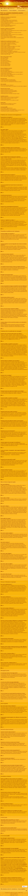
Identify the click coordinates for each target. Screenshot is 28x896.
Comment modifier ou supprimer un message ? (8, 43)
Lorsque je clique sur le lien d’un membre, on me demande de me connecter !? (12, 38)
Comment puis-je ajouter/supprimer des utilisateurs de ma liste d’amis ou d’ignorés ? (14, 86)
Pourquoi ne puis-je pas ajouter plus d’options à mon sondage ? (11, 46)
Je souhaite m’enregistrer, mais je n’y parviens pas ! (9, 20)
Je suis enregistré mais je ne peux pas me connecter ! (9, 21)
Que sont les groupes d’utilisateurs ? (6, 71)
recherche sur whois (18, 861)
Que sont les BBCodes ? (4, 57)
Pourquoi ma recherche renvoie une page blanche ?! (9, 91)
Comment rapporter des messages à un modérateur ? (9, 51)
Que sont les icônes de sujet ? (5, 65)
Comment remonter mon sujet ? (6, 54)
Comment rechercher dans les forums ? (7, 89)
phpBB (2, 281)
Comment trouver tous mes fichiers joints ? (7, 104)
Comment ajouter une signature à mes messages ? (9, 44)
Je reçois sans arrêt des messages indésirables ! (8, 80)
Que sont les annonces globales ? (6, 61)
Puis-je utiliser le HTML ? (4, 58)
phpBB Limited (3, 840)
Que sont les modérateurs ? (5, 70)
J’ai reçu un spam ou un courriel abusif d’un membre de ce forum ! (11, 81)
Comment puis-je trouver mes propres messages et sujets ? (10, 93)
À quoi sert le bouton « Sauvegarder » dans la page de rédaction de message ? (13, 52)
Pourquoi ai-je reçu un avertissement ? (7, 50)
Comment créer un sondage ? (5, 45)
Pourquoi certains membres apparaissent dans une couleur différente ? (12, 74)
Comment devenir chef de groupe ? (6, 73)
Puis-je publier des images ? (5, 60)
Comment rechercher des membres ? (7, 92)
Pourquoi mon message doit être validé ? (7, 53)
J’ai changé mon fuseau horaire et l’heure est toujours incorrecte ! (11, 32)
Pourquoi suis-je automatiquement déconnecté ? (8, 25)
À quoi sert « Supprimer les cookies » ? (7, 26)
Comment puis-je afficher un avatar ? (6, 35)
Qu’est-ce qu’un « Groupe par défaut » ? (7, 75)
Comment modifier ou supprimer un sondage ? (8, 47)
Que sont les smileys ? (4, 59)
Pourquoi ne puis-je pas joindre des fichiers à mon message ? (10, 49)
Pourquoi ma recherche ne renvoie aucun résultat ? (9, 90)
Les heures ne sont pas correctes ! (6, 31)
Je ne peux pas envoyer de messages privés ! (8, 79)
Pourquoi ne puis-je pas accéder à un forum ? (8, 48)
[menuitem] (2, 8)
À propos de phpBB (19, 842)
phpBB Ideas (3, 851)
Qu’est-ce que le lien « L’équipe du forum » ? (8, 76)
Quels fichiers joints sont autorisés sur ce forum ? (8, 103)
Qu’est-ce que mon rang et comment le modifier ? (8, 36)
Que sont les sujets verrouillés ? (6, 64)
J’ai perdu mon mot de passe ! (5, 24)
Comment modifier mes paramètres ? (6, 29)
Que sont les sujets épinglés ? (5, 63)
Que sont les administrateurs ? (5, 69)
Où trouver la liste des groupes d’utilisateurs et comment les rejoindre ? (12, 72)
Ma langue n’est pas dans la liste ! (6, 33)
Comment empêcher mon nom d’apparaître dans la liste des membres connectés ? (14, 30)
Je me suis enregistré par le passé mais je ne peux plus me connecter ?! (12, 23)
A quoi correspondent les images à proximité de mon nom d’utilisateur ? (12, 34)
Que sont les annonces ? (5, 62)
